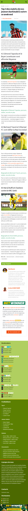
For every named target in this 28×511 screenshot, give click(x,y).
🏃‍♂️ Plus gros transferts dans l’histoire (10, 451)
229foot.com (6, 504)
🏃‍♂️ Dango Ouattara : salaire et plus (9, 439)
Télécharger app (14, 332)
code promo (12, 320)
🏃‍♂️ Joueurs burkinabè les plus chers (9, 450)
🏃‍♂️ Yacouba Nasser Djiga (7, 424)
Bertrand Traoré (17, 155)
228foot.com (6, 502)
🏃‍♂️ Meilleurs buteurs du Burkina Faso (10, 455)
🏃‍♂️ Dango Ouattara (6, 410)
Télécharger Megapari (8, 387)
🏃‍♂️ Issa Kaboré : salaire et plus (8, 441)
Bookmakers (6, 343)
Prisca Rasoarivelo (7, 18)
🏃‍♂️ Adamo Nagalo (5, 422)
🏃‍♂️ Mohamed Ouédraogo (7, 429)
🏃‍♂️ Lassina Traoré (5, 415)
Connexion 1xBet (7, 352)
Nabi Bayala (11, 269)
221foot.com (6, 499)
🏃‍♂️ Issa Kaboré (5, 413)
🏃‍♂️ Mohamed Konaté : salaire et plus (9, 437)
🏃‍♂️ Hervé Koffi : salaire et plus (8, 443)
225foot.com (6, 500)
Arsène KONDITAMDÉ (14, 288)
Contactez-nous (5, 492)
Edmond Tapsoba (11, 81)
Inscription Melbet (7, 369)
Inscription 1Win (7, 379)
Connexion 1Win (7, 381)
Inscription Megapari (8, 389)
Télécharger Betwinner (8, 358)
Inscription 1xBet (7, 350)
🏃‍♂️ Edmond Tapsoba (6, 408)
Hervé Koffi (6, 215)
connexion (16, 314)
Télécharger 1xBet (7, 349)
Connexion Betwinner (8, 362)
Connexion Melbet (7, 371)
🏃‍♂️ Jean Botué (5, 425)
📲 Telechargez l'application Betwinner (12, 307)
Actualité (7, 6)
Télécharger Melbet (7, 368)
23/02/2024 (16, 18)
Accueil (2, 6)
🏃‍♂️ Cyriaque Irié (5, 427)
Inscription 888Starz (7, 396)
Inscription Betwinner (8, 360)
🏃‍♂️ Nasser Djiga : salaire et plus (8, 436)
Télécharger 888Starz (8, 395)
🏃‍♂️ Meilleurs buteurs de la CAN (8, 453)
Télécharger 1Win (7, 377)
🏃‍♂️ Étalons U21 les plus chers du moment (11, 457)
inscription (7, 322)
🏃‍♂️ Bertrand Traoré (6, 412)
